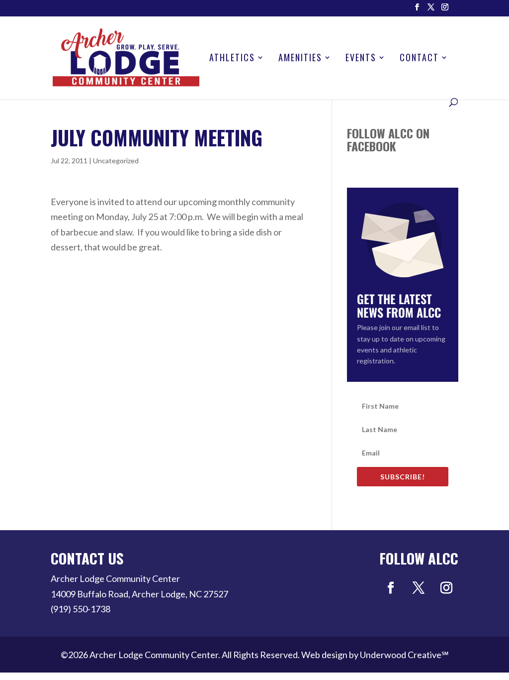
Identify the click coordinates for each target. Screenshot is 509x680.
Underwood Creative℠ (404, 654)
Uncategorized (116, 160)
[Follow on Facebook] (391, 588)
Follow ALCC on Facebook (388, 139)
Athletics (232, 59)
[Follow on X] (418, 588)
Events (360, 59)
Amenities (300, 59)
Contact (419, 59)
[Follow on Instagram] (446, 588)
